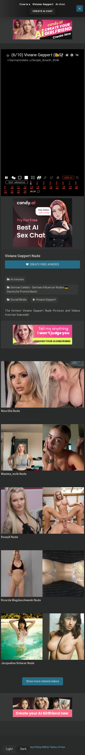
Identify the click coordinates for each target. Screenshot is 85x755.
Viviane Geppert (45, 299)
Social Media (18, 299)
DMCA (45, 747)
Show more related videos (42, 681)
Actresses (17, 279)
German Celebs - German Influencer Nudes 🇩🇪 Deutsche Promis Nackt (37, 289)
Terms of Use (57, 747)
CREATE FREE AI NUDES (44, 264)
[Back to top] (77, 747)
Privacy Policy (33, 747)
